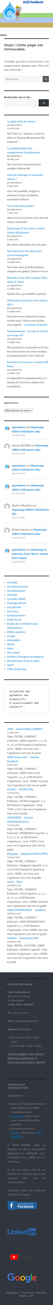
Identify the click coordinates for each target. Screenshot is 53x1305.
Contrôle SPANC (16, 598)
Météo (11, 644)
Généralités (13, 640)
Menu (3, 35)
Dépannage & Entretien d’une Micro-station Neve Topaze (30, 554)
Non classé (13, 652)
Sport (10, 664)
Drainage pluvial (16, 603)
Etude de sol (14, 619)
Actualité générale (17, 586)
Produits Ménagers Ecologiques (25, 656)
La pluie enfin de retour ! (21, 121)
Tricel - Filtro (15, 881)
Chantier (12, 594)
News (10, 648)
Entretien (12, 611)
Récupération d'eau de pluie (23, 660)
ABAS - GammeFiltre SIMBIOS (25, 729)
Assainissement (16, 590)
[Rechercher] (44, 102)
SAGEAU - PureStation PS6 (23, 938)
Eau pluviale (14, 607)
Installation (17, 1116)
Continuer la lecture (35, 324)
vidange (15, 1132)
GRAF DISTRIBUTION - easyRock (26, 910)
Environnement (16, 615)
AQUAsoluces (33, 2)
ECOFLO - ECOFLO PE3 (20, 789)
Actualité (12, 582)
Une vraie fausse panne (20, 205)
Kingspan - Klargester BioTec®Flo (27, 853)
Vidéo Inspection (17, 669)
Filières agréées (16, 631)
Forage (11, 636)
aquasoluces (19, 427)
